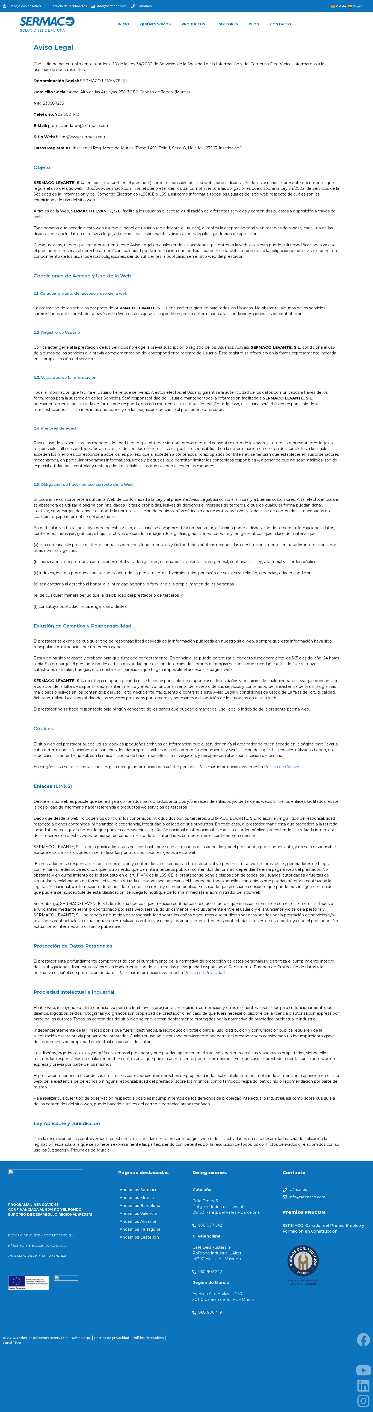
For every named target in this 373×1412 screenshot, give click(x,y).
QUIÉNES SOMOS (155, 24)
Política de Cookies (282, 766)
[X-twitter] (363, 1355)
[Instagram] (363, 1401)
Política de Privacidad (204, 972)
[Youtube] (363, 1370)
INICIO (123, 24)
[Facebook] (363, 1339)
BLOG (254, 24)
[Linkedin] (363, 1385)
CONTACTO (280, 24)
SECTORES (228, 24)
